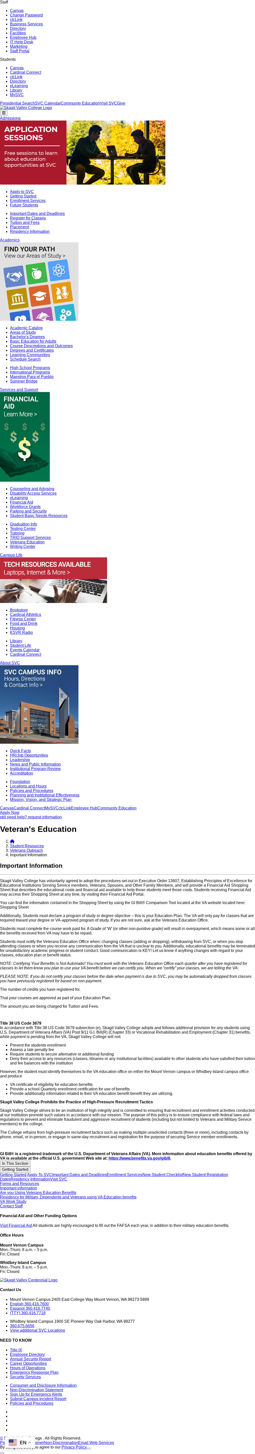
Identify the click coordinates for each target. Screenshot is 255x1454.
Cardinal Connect (25, 72)
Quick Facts (20, 751)
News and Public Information (35, 764)
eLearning (19, 86)
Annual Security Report (30, 1359)
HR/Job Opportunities (29, 755)
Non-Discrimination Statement (36, 1390)
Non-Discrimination (61, 1443)
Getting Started (23, 196)
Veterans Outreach (26, 850)
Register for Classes (28, 218)
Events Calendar (25, 650)
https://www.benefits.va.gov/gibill (139, 1158)
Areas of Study (23, 332)
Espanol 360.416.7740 (30, 1308)
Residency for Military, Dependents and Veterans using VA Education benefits (68, 1197)
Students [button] (8, 59)
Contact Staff (11, 1206)
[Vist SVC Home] (12, 841)
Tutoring (17, 533)
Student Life (20, 645)
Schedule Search (25, 359)
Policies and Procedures (31, 791)
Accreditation (21, 773)
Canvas (17, 10)
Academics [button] (10, 240)
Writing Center (22, 546)
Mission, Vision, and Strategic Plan (40, 799)
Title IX (16, 1350)
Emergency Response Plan (34, 1372)
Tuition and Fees (25, 222)
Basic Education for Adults (33, 341)
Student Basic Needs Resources (38, 516)
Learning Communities (30, 355)
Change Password (26, 15)
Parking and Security (28, 511)
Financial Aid (21, 502)
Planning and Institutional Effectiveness (44, 795)
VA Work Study (13, 1201)
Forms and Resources (19, 1184)
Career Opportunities (28, 1363)
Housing (17, 628)
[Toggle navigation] (3, 113)
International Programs (30, 372)
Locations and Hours (28, 786)
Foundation (20, 782)
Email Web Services (96, 1443)
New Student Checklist (162, 1175)
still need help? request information (31, 817)
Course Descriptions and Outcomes (41, 346)
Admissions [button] (10, 118)
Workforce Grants (25, 507)
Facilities (18, 33)
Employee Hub (23, 37)
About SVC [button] (10, 663)
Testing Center (23, 529)
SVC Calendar (48, 103)
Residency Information (30, 231)
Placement (19, 227)
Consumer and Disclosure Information (43, 1385)
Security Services (25, 1377)
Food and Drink (23, 623)
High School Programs (30, 368)
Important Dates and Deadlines (37, 213)
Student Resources (27, 846)
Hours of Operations (27, 1368)
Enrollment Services (28, 200)
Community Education (80, 103)
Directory (18, 28)
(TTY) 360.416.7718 (28, 1313)
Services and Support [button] (19, 390)
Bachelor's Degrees (27, 337)
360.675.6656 (22, 1326)
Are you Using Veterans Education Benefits (38, 1192)
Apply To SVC (39, 1175)
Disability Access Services (33, 493)
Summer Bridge (24, 381)
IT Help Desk (21, 42)
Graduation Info (23, 524)
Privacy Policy (74, 1447)
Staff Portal (19, 51)
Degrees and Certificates (32, 350)
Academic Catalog (26, 328)
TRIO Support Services (30, 537)
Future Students (24, 205)
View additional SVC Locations (37, 1330)
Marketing (18, 46)
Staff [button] (4, 2)
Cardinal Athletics (25, 614)
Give (121, 103)
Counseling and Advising (32, 489)
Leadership (20, 760)
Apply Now (9, 812)
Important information (18, 1188)
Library (16, 90)
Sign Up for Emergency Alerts (36, 1394)
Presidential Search (17, 103)
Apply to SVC (22, 192)
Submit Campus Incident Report (38, 1399)
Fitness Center (23, 619)
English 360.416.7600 (29, 1304)
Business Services (26, 24)
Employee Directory (27, 1354)
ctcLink (16, 19)
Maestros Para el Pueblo (32, 377)
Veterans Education (27, 542)
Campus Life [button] (11, 555)
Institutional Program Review (35, 769)
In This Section (15, 1163)
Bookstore (19, 610)
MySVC (17, 95)
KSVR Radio (21, 632)
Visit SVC (108, 103)
